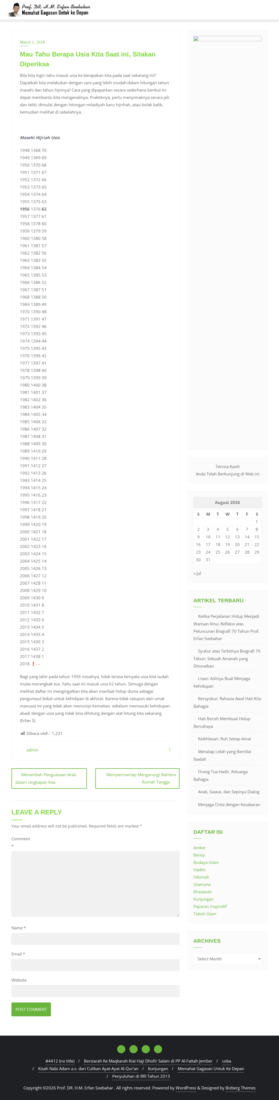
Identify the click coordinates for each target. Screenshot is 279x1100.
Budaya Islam (206, 862)
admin (31, 750)
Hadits (199, 869)
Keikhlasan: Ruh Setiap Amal (224, 738)
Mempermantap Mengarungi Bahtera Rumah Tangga (141, 778)
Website (18, 980)
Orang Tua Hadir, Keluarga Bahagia (220, 775)
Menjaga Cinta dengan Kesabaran (229, 804)
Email (18, 954)
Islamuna (202, 884)
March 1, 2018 (32, 42)
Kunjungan (203, 899)
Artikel (199, 847)
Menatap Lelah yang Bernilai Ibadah (222, 755)
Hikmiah (201, 877)
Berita (199, 855)
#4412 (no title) (60, 1061)
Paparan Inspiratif (210, 906)
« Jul (197, 573)
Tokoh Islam (204, 913)
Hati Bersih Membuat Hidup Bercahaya (221, 722)
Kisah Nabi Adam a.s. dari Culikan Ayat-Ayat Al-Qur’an (88, 1068)
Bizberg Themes (241, 1087)
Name (18, 927)
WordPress (186, 1087)
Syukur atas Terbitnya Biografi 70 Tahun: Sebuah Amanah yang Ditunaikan (226, 658)
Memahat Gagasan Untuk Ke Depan (211, 1068)
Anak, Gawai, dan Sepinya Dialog (228, 791)
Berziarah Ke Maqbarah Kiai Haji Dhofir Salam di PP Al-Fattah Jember (148, 1061)
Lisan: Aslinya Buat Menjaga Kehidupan (221, 682)
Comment (20, 842)
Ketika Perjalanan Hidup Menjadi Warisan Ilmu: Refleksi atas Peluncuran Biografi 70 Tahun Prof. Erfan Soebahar (226, 627)
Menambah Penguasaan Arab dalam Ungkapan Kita (45, 778)
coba (226, 1061)
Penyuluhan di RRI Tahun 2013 (141, 1076)
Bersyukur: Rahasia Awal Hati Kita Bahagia (227, 702)
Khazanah (202, 891)
